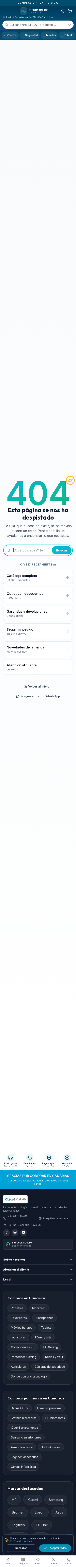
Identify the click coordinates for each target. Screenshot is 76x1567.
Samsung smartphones (26, 1437)
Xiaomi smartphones (24, 1427)
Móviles (51, 35)
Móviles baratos (21, 1327)
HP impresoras (55, 1418)
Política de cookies (21, 1541)
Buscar (61, 550)
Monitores (39, 1308)
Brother (18, 1512)
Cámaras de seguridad (50, 1366)
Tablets (68, 35)
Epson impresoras (49, 1408)
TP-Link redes (51, 1447)
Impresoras (18, 1337)
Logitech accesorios (24, 1457)
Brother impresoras (23, 1418)
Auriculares (18, 1366)
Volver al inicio (38, 686)
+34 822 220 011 (17, 1216)
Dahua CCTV (19, 1408)
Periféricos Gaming (23, 1357)
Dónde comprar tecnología (29, 1376)
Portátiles (17, 1308)
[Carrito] (70, 11)
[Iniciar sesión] (62, 11)
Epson (39, 1512)
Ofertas (12, 35)
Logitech (18, 1525)
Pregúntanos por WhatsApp (40, 696)
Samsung (56, 1500)
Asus (59, 1512)
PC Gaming (50, 1347)
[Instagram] (15, 1232)
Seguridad (31, 35)
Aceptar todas (58, 1548)
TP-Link (42, 1525)
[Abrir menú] (6, 11)
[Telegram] (23, 1232)
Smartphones (44, 1318)
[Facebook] (6, 1232)
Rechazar (21, 1548)
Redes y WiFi (54, 1357)
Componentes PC (22, 1347)
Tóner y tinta (43, 1337)
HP (14, 1500)
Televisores (19, 1318)
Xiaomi (33, 1500)
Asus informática (22, 1447)
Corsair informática (23, 1466)
